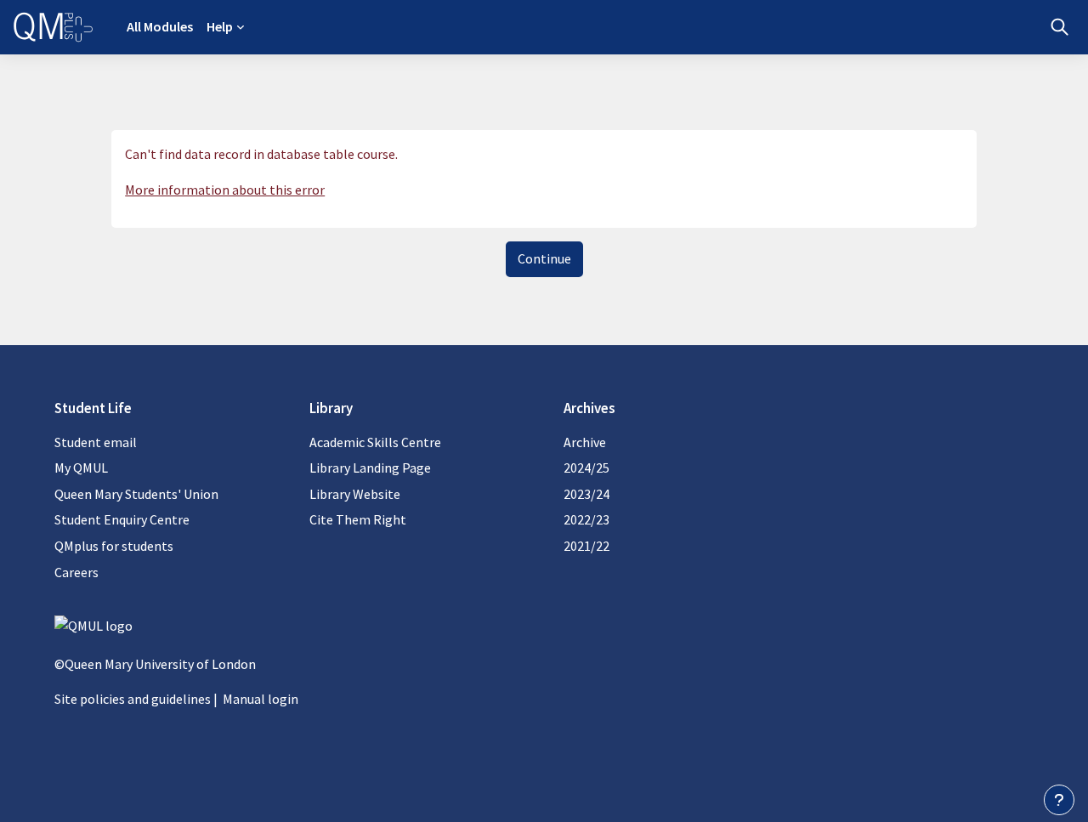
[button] (1059, 27)
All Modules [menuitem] (160, 26)
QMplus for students (113, 545)
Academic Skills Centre (375, 442)
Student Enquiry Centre (122, 519)
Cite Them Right (357, 519)
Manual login (260, 698)
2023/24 (586, 493)
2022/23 (586, 519)
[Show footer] (1059, 800)
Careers (76, 572)
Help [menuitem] (220, 26)
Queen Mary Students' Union (136, 493)
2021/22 (586, 545)
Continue (544, 258)
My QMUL (81, 467)
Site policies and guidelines (132, 698)
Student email (95, 442)
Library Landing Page (370, 467)
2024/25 (586, 467)
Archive (585, 442)
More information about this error (225, 189)
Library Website (354, 493)
